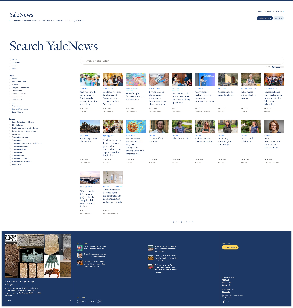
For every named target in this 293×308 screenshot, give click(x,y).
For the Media (227, 282)
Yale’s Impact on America (31, 21)
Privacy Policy (226, 292)
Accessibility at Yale (228, 289)
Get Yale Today (229, 247)
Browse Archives (228, 277)
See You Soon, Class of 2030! (75, 21)
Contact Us (226, 285)
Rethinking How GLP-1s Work (52, 21)
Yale (225, 302)
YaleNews (21, 15)
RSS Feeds (225, 280)
